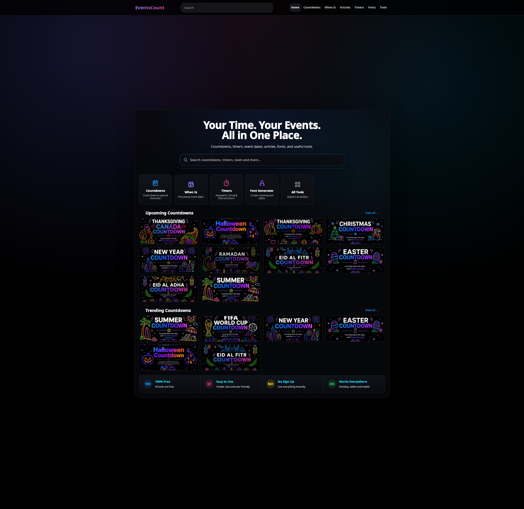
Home (295, 7)
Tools (383, 7)
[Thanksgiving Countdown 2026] (293, 231)
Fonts (372, 7)
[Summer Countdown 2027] (230, 289)
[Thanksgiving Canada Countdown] (168, 231)
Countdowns (312, 7)
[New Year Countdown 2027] (168, 260)
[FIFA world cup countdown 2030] (230, 329)
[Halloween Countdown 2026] (230, 231)
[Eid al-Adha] (168, 289)
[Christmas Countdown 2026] (355, 231)
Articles (345, 7)
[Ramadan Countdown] (230, 260)
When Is (330, 7)
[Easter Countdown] (355, 260)
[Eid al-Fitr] (293, 260)
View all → (371, 213)
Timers (359, 7)
